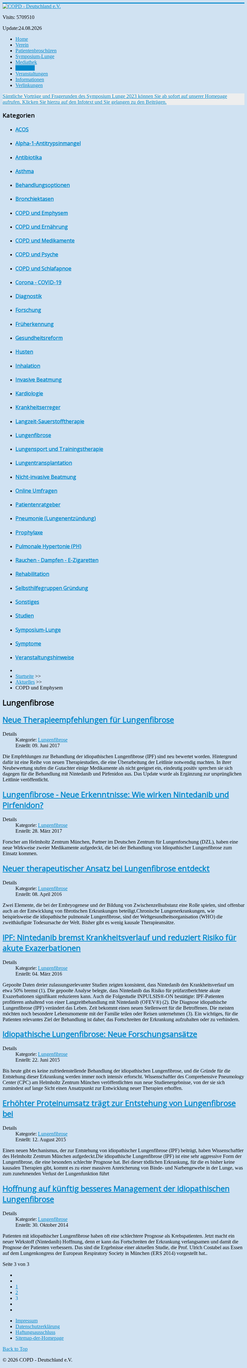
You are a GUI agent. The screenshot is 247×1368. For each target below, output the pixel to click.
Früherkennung (34, 324)
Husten (24, 351)
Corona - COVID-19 (38, 282)
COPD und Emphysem (41, 212)
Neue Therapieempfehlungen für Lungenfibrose (88, 719)
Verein (22, 45)
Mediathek (26, 62)
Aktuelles (25, 68)
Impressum (26, 1320)
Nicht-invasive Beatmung (45, 476)
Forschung (28, 309)
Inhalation (27, 365)
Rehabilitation (32, 573)
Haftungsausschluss (35, 1332)
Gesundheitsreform (39, 337)
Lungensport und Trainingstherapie (59, 448)
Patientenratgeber (37, 504)
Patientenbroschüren (36, 50)
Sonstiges (27, 601)
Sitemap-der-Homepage (39, 1338)
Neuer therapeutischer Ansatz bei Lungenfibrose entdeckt (106, 868)
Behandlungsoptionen (42, 185)
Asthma (24, 171)
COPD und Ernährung (41, 226)
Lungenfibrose (33, 435)
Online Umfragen (36, 490)
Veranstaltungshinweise (44, 657)
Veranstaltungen (31, 73)
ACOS (22, 129)
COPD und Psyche (36, 254)
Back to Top (15, 1349)
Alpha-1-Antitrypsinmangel (48, 143)
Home (21, 39)
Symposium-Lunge (34, 56)
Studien (24, 615)
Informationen (29, 79)
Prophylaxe (29, 532)
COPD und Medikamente (45, 240)
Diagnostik (28, 296)
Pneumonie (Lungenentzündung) (55, 518)
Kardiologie (29, 393)
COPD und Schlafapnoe (43, 268)
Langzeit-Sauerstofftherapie (49, 421)
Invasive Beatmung (38, 379)
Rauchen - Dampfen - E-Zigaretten (56, 560)
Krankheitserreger (37, 407)
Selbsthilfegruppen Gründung (51, 588)
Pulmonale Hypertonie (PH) (48, 546)
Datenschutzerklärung (37, 1326)
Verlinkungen (29, 85)
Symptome (28, 643)
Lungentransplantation (43, 462)
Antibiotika (28, 157)
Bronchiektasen (34, 198)
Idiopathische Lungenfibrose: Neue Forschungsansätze (100, 1034)
